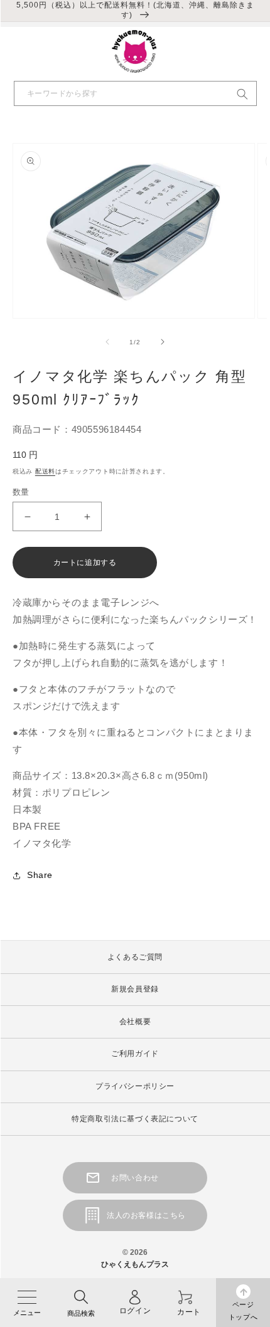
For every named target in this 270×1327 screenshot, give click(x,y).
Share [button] (40, 875)
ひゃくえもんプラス (135, 1264)
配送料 (45, 471)
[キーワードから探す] (242, 94)
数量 (21, 492)
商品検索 (81, 1313)
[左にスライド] (107, 342)
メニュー (27, 1312)
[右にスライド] (162, 342)
